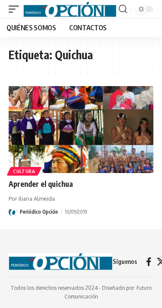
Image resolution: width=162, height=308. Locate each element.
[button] (16, 9)
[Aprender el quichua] (81, 129)
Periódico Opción (39, 212)
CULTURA (24, 171)
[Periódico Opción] (70, 9)
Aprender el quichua (41, 184)
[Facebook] (149, 261)
